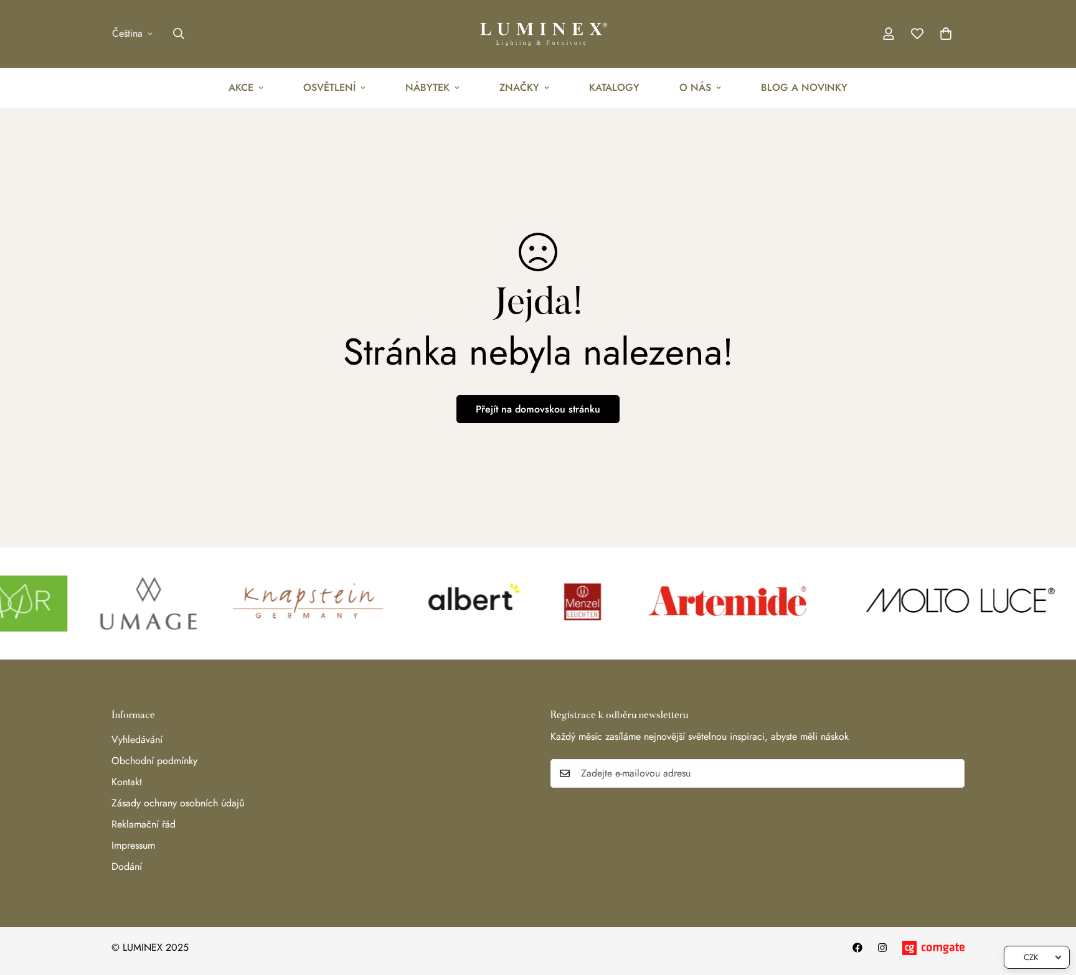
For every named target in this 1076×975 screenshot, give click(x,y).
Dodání (126, 866)
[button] (946, 33)
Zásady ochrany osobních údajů (177, 803)
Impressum (133, 845)
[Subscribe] (951, 773)
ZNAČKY (519, 87)
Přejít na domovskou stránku (538, 409)
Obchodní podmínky (154, 760)
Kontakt (126, 782)
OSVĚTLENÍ (329, 87)
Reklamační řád (143, 824)
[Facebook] (857, 948)
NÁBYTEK (427, 87)
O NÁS (695, 87)
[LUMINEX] (538, 34)
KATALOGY (614, 87)
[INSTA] (882, 948)
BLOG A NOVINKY (804, 87)
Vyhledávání (137, 739)
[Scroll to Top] (1051, 907)
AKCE (241, 87)
